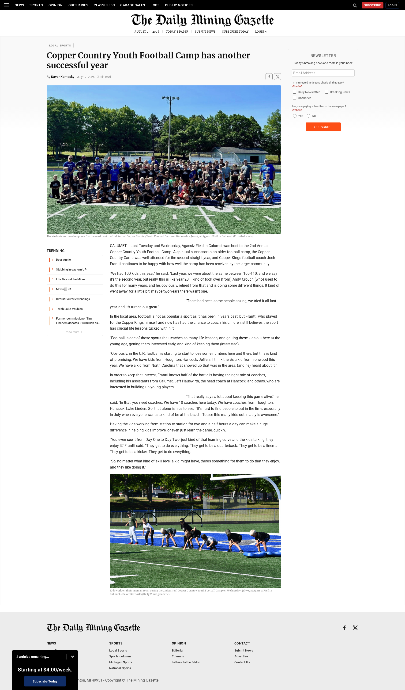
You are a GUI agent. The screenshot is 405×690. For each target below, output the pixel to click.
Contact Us (242, 662)
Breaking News (340, 92)
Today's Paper (177, 31)
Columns (178, 656)
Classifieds (104, 5)
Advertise (241, 656)
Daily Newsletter (309, 92)
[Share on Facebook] (269, 76)
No (314, 116)
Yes (300, 116)
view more (73, 332)
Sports (36, 5)
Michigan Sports (120, 662)
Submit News (205, 31)
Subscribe (372, 5)
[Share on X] (277, 76)
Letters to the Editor (186, 662)
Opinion (56, 5)
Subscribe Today (235, 31)
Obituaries (78, 5)
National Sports (120, 668)
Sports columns (120, 656)
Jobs (155, 5)
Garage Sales (132, 5)
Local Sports (60, 45)
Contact (242, 643)
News (19, 5)
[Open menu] (7, 5)
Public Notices (178, 5)
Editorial (178, 650)
